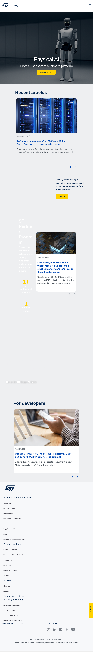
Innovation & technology (12, 519)
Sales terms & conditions (34, 643)
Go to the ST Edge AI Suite (21, 382)
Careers (6, 524)
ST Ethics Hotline (9, 610)
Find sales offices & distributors (15, 555)
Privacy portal (60, 643)
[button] (70, 167)
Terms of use (19, 643)
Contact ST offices (10, 550)
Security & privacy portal (12, 620)
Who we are (7, 503)
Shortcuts (7, 586)
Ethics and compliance (11, 605)
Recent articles (31, 92)
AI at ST (6, 575)
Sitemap (6, 591)
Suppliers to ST (9, 529)
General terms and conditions (14, 539)
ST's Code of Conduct (11, 615)
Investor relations (9, 508)
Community (7, 560)
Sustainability (8, 514)
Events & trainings (10, 570)
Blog (5, 534)
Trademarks (49, 643)
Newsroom (7, 565)
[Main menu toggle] (90, 5)
